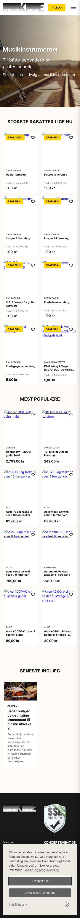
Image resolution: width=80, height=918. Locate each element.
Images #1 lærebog (18, 238)
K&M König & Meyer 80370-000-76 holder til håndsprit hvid (58, 369)
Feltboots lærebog (55, 174)
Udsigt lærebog (16, 174)
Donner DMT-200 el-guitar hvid (19, 453)
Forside (8, 842)
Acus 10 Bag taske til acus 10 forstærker (19, 513)
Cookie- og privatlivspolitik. (41, 870)
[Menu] (73, 7)
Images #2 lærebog (56, 238)
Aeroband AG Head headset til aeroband (57, 573)
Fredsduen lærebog (56, 302)
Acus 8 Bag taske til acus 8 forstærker (18, 573)
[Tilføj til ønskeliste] (33, 137)
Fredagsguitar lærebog (20, 366)
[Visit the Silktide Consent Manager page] (66, 904)
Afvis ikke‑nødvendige (40, 892)
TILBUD (57, 7)
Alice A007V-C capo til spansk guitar (20, 633)
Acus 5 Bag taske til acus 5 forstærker (56, 513)
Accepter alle (40, 881)
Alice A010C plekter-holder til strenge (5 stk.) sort (57, 635)
